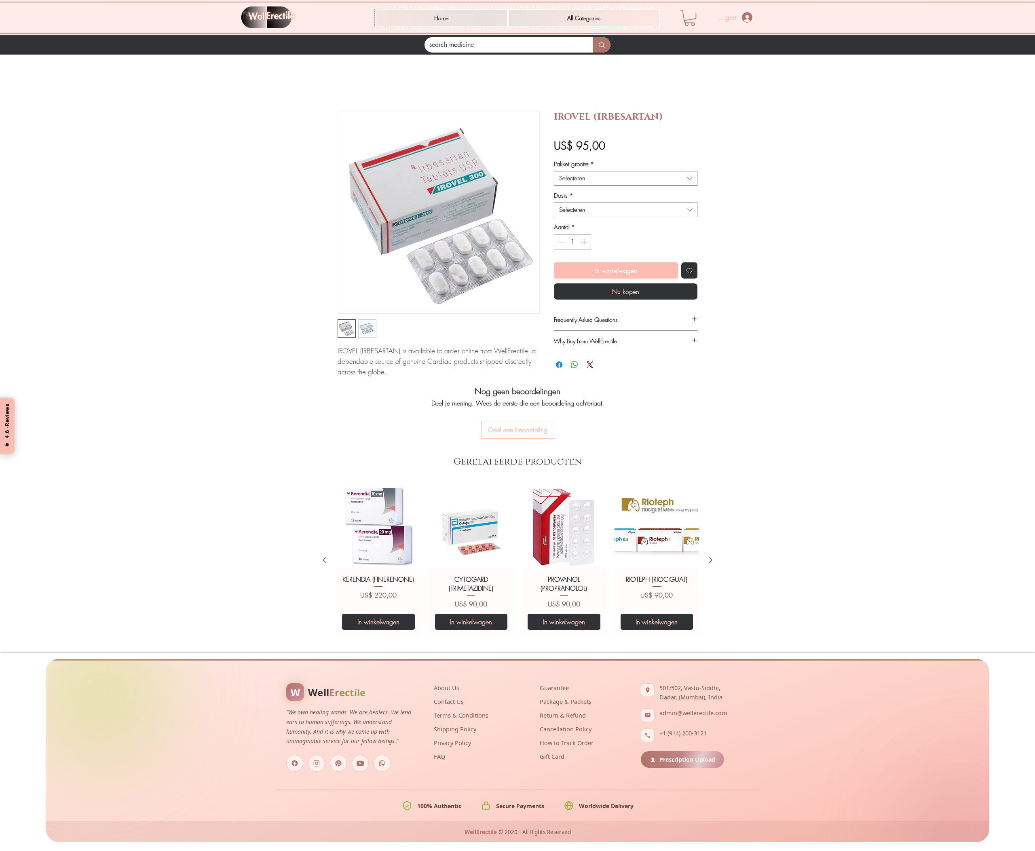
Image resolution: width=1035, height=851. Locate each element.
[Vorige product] (324, 516)
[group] (517, 516)
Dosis (563, 197)
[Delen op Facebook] (559, 366)
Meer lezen (351, 382)
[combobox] (625, 179)
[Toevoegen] (689, 272)
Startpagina (353, 83)
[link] (689, 18)
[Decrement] (560, 243)
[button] (584, 18)
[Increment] (584, 243)
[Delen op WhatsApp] (574, 366)
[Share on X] (590, 366)
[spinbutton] (572, 243)
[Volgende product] (711, 516)
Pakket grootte (574, 165)
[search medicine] (601, 45)
